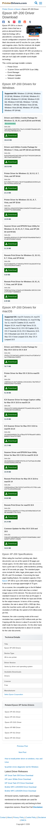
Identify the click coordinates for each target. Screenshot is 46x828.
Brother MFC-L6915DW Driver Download (20, 787)
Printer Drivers (8, 9)
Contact (3, 817)
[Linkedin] (19, 22)
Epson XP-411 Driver (12, 733)
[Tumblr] (30, 22)
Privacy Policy (18, 817)
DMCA (23, 820)
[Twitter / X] (9, 22)
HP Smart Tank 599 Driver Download (19, 775)
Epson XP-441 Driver (13, 738)
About (9, 817)
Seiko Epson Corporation (13, 694)
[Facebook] (3, 22)
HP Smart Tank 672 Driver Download (19, 783)
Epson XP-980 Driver (13, 727)
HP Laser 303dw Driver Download (18, 779)
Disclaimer (38, 807)
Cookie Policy (31, 817)
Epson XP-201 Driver (13, 712)
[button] (36, 3)
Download (12, 136)
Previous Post (22, 746)
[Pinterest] (14, 22)
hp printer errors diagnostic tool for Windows (21, 767)
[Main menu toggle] (41, 3)
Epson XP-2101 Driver (13, 722)
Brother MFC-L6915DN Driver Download (20, 791)
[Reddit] (25, 22)
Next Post (22, 752)
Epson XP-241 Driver (13, 717)
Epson (17, 9)
